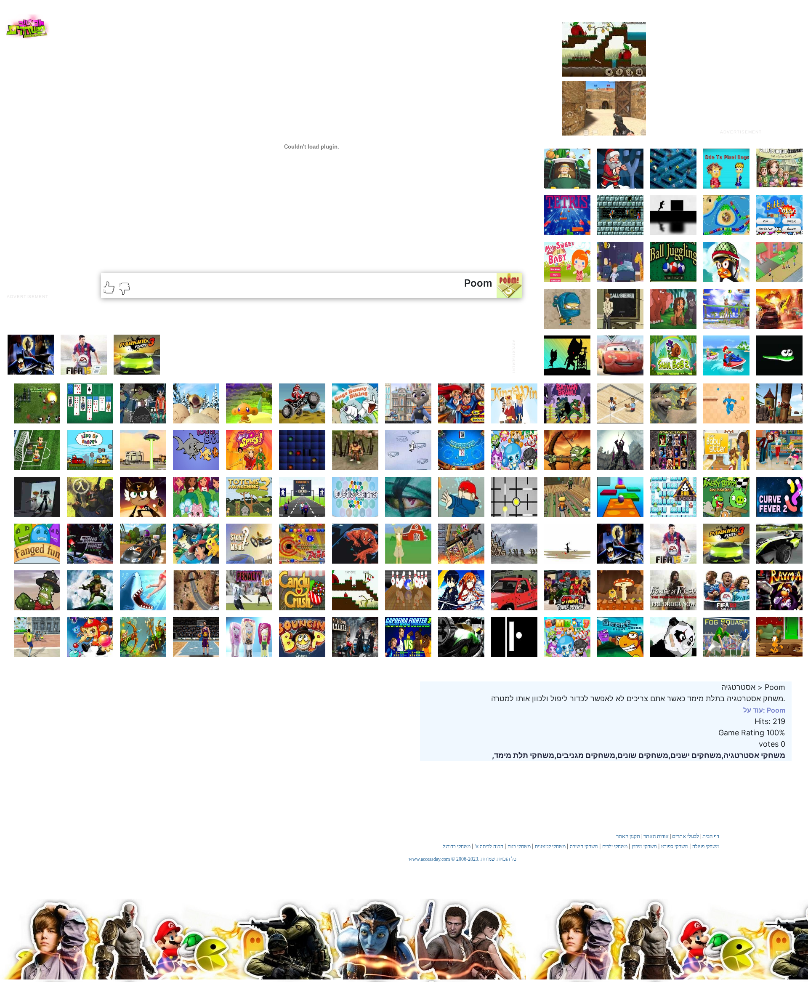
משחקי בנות (519, 846)
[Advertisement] (741, 72)
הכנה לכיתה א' (489, 846)
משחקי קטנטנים (550, 846)
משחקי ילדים (614, 846)
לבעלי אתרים (685, 836)
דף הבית (710, 836)
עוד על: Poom (764, 710)
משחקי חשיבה (584, 846)
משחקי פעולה (705, 846)
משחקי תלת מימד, (523, 755)
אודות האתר (656, 836)
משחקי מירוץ (644, 846)
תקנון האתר (628, 836)
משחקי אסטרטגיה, (753, 755)
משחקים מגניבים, (584, 755)
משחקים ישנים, (694, 755)
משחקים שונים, (641, 755)
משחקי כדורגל (456, 846)
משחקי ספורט (674, 846)
